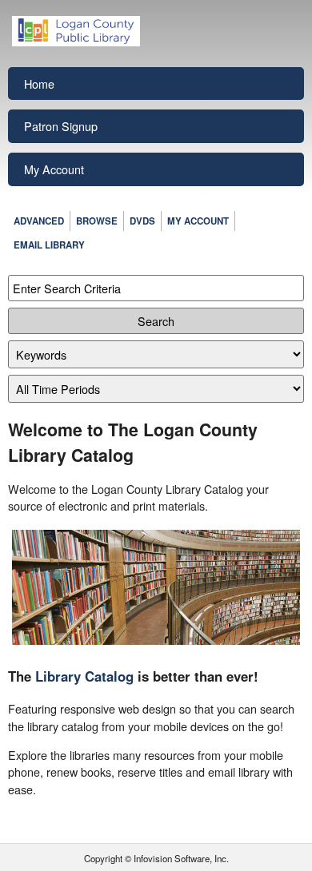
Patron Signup (61, 125)
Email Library (49, 245)
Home (39, 83)
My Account (54, 169)
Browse (97, 221)
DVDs (142, 221)
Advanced (39, 221)
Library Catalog (84, 676)
